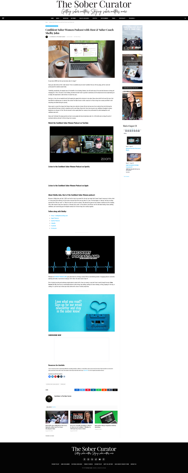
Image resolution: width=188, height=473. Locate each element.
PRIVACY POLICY (55, 464)
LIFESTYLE (95, 18)
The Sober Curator (88, 468)
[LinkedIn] (40, 53)
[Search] (185, 18)
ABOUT (57, 18)
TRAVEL (113, 18)
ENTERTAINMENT (104, 18)
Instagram (53, 228)
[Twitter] (40, 49)
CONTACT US (133, 464)
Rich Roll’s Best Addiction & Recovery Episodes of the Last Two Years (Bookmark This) (56, 427)
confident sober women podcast (52, 384)
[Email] (40, 61)
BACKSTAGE (65, 18)
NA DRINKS (73, 18)
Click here (86, 370)
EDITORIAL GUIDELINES (76, 464)
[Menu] (3, 18)
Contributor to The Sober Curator (57, 36)
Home (47, 22)
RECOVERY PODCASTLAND (52, 26)
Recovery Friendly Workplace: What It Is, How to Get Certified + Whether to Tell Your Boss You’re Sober (80, 427)
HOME (52, 18)
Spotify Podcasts (55, 221)
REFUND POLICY (98, 464)
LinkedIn (53, 223)
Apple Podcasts (55, 218)
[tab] (126, 130)
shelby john (63, 384)
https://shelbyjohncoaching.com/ (59, 215)
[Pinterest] (40, 57)
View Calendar (126, 176)
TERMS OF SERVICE (88, 464)
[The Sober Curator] (94, 8)
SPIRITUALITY (122, 18)
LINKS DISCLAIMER (65, 464)
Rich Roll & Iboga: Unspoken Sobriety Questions (105, 426)
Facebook (53, 226)
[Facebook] (40, 45)
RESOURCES (132, 18)
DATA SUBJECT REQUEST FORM (122, 464)
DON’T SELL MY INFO (108, 464)
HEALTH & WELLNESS (84, 18)
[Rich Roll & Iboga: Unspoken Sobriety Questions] (106, 417)
